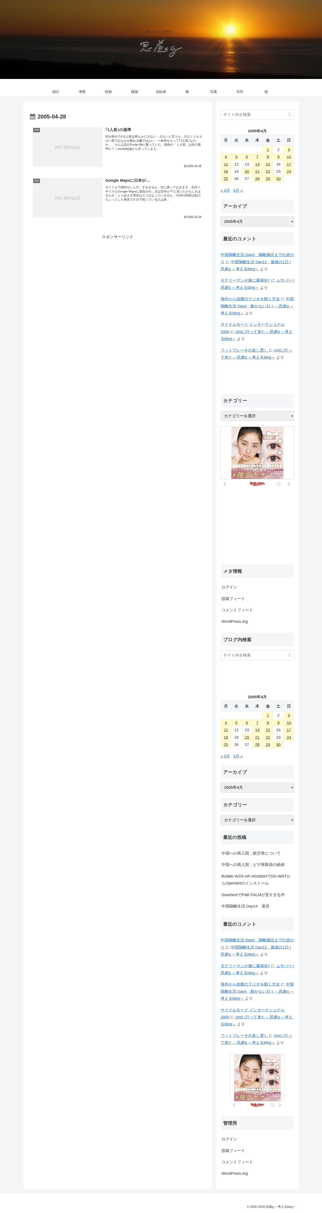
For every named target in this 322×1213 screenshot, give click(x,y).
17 (289, 164)
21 (257, 171)
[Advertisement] (117, 271)
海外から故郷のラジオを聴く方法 (250, 299)
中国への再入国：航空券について (251, 853)
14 (257, 164)
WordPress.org (234, 621)
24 (289, 171)
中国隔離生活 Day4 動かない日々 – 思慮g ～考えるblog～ (257, 306)
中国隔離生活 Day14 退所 (245, 906)
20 (247, 171)
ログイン (229, 587)
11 (226, 164)
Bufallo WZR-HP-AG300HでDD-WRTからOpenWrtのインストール (256, 879)
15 (268, 164)
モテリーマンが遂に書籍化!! (245, 280)
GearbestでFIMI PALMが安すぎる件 (253, 895)
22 (268, 171)
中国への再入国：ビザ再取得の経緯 (253, 864)
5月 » (238, 190)
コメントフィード (237, 610)
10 (289, 157)
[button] (290, 114)
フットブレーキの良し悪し (244, 350)
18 (226, 171)
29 (268, 178)
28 (257, 178)
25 (226, 178)
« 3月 (225, 190)
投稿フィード (233, 599)
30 (278, 178)
